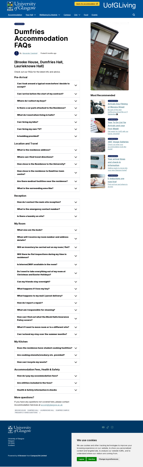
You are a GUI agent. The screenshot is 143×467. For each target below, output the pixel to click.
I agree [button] (81, 459)
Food (86, 15)
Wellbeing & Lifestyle (48, 15)
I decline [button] (91, 459)
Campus (67, 15)
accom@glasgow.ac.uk (52, 405)
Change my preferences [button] (108, 459)
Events (94, 15)
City (76, 15)
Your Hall (29, 15)
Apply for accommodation (85, 4)
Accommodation (15, 15)
